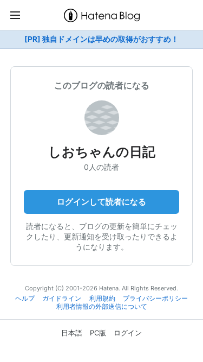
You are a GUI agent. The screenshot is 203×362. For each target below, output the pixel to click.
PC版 (98, 332)
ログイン (128, 332)
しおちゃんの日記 (101, 152)
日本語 (71, 332)
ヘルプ (25, 298)
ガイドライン (61, 298)
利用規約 (102, 298)
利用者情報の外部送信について (101, 306)
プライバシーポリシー (155, 298)
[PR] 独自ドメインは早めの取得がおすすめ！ (101, 39)
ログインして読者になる (101, 201)
